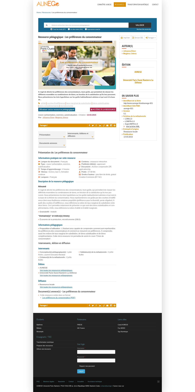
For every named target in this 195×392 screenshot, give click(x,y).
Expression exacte (93, 29)
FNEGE (79, 325)
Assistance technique (95, 381)
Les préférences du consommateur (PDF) (58, 298)
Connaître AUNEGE (104, 4)
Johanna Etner (48, 118)
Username (81, 348)
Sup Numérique (123, 331)
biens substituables (101, 103)
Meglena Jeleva (61, 118)
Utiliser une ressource (44, 349)
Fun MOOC (121, 328)
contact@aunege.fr (106, 386)
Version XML (138, 37)
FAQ (38, 381)
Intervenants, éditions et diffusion (78, 135)
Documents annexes (48, 143)
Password (81, 357)
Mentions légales (48, 381)
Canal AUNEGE (123, 325)
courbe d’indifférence (56, 103)
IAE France (81, 328)
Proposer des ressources (45, 345)
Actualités (80, 381)
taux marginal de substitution (78, 103)
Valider (140, 25)
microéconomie (66, 106)
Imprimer (126, 37)
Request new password (87, 366)
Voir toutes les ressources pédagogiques (56, 270)
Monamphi (40, 331)
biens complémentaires (49, 106)
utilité (43, 103)
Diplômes (40, 325)
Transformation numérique (138, 4)
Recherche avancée (144, 29)
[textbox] (89, 25)
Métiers (39, 328)
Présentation (44, 135)
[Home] (48, 5)
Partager (151, 37)
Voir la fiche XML (133, 126)
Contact (155, 4)
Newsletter (61, 381)
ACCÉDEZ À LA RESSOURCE (104, 109)
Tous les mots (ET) (59, 29)
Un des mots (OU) (76, 29)
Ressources (119, 4)
